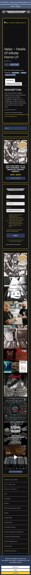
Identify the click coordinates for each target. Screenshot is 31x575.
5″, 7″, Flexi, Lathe (10, 484)
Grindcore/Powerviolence (12, 536)
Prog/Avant (8, 546)
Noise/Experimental (10, 551)
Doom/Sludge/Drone (11, 541)
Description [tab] (10, 80)
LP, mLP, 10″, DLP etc (11, 489)
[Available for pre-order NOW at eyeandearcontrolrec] (15, 385)
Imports (24, 72)
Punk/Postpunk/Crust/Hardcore (14, 532)
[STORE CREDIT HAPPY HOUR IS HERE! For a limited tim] (15, 264)
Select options (15, 178)
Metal (6, 513)
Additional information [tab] (14, 84)
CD (6, 494)
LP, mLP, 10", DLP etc (10, 74)
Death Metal (8, 517)
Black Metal (15, 72)
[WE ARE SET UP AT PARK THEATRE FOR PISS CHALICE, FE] (15, 457)
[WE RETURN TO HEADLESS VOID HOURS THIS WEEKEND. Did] (15, 288)
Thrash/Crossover (10, 527)
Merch (7, 503)
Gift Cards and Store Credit (13, 508)
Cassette (7, 499)
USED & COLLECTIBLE (11, 480)
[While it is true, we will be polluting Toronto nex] (15, 409)
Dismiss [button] (18, 6)
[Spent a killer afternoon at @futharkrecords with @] (15, 313)
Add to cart (14, 64)
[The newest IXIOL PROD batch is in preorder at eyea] (15, 361)
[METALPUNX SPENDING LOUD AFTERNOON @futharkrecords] (15, 337)
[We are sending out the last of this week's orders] (15, 433)
